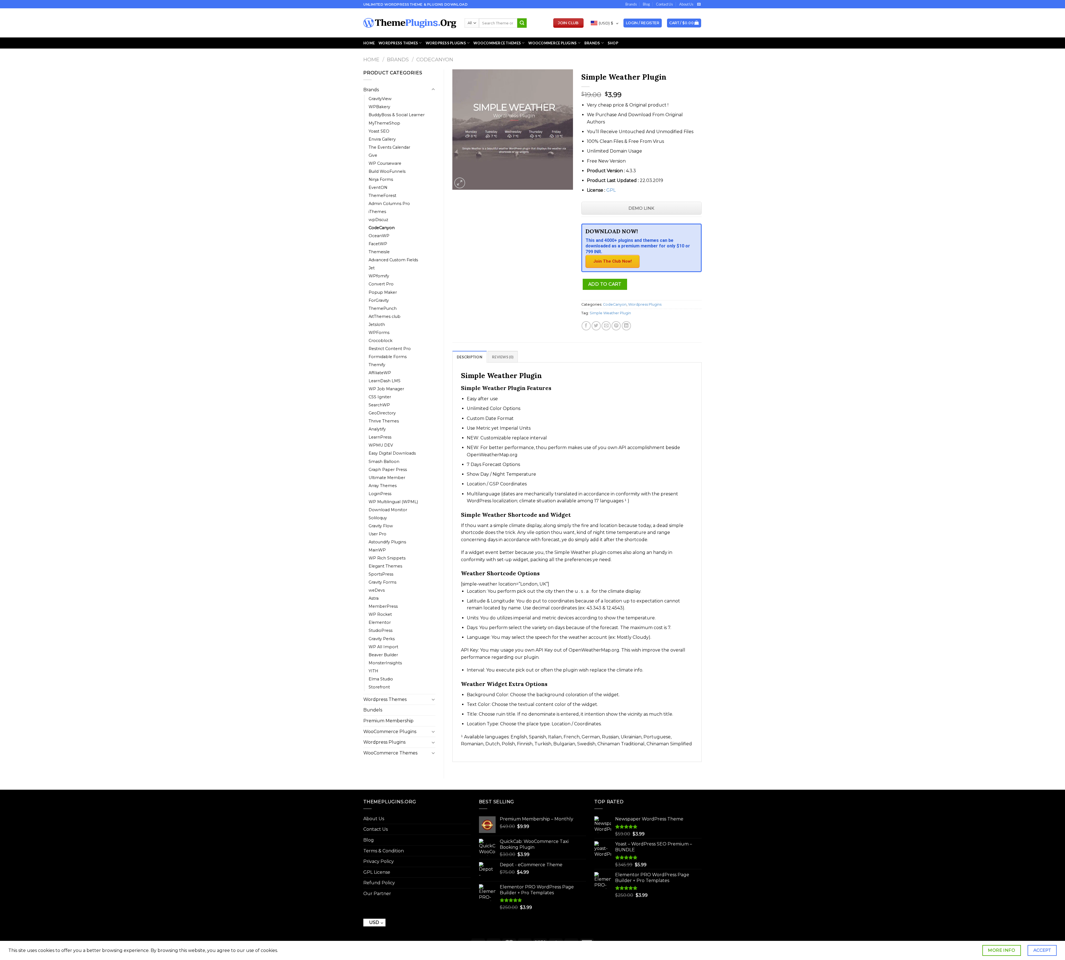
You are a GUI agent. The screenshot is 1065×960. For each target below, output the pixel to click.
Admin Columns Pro (389, 203)
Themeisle (379, 251)
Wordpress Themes (385, 699)
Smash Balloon (384, 461)
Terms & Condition (383, 850)
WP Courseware (385, 163)
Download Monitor (388, 509)
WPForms (379, 332)
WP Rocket (380, 614)
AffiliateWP (380, 372)
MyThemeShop (384, 123)
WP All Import (383, 646)
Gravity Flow (381, 525)
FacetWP (378, 243)
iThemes (377, 211)
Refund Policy (379, 882)
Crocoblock (380, 340)
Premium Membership (388, 720)
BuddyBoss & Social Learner (397, 114)
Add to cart (605, 284)
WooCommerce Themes (497, 43)
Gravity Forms (382, 582)
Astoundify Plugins (387, 541)
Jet (372, 267)
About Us (686, 4)
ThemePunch (383, 308)
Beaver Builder (383, 654)
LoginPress (380, 493)
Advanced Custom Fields (393, 259)
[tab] (469, 357)
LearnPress (380, 437)
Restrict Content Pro (390, 348)
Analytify (377, 429)
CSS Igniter (380, 396)
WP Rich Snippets (387, 558)
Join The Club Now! (612, 261)
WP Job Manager (386, 388)
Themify (377, 364)
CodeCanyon (434, 59)
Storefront (379, 687)
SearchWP (379, 404)
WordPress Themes (398, 43)
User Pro (377, 533)
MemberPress (383, 606)
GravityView (380, 98)
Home (369, 43)
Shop (613, 43)
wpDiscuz (378, 219)
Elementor (380, 622)
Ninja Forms (381, 179)
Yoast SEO (379, 131)
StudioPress (380, 630)
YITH (373, 670)
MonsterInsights (385, 662)
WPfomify (379, 275)
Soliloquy (378, 517)
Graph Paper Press (388, 469)
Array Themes (383, 485)
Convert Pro (381, 284)
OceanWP (379, 235)
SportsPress (381, 574)
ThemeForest (382, 195)
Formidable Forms (388, 356)
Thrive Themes (384, 421)
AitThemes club (384, 316)
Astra (374, 598)
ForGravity (379, 300)
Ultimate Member (387, 477)
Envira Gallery (382, 139)
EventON (378, 187)
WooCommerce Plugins (552, 43)
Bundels (372, 710)
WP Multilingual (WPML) (393, 501)
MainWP (377, 550)
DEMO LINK (641, 208)
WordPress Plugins (446, 43)
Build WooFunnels (387, 171)
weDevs (377, 590)
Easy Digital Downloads (392, 453)
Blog (646, 4)
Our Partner (377, 893)
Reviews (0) (502, 357)
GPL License (376, 872)
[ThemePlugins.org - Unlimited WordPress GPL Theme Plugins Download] (409, 23)
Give (373, 155)
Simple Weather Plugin (610, 313)
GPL (611, 190)
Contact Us (664, 4)
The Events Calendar (389, 147)
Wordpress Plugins (384, 742)
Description (469, 357)
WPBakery (379, 106)
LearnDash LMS (384, 380)
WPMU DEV (381, 445)
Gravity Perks (382, 638)
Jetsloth (377, 324)
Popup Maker (383, 292)
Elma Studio (381, 679)
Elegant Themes (385, 566)
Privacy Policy (378, 861)
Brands (631, 4)
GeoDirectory (382, 413)
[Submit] (522, 23)
